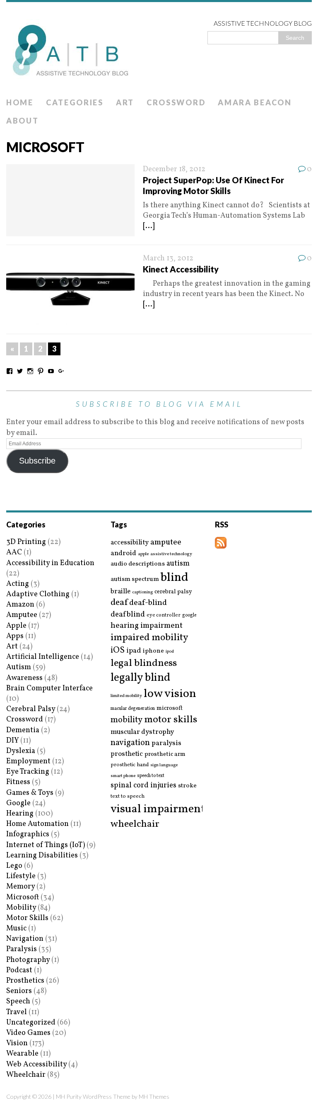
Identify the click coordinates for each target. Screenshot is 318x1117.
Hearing (20, 814)
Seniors (19, 991)
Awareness (24, 678)
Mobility (21, 908)
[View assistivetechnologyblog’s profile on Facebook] (9, 371)
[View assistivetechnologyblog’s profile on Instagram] (30, 371)
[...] (148, 226)
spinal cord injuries (143, 785)
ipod (170, 652)
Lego (14, 866)
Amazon (20, 605)
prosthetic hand (130, 765)
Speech (18, 1001)
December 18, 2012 (174, 169)
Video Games (28, 1033)
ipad (133, 651)
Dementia (22, 730)
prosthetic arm (165, 754)
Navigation (24, 939)
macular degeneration (133, 708)
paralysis (166, 743)
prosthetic (127, 754)
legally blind (140, 678)
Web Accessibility (36, 1064)
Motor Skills (27, 918)
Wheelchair (26, 1075)
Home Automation (37, 824)
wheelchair (135, 824)
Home (20, 102)
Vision (17, 1043)
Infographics (27, 834)
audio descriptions (138, 563)
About (22, 120)
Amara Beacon (255, 102)
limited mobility (126, 696)
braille (120, 591)
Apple (16, 626)
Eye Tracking (27, 772)
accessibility (130, 542)
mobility (126, 720)
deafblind (128, 614)
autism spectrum (135, 579)
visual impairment (158, 809)
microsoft (170, 708)
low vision (170, 694)
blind (174, 577)
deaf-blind (148, 603)
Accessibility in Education (50, 563)
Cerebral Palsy (30, 709)
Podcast (19, 970)
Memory (20, 886)
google (189, 615)
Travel (16, 1012)
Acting (17, 584)
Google (18, 803)
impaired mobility (149, 637)
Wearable (22, 1054)
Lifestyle (21, 876)
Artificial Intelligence (42, 657)
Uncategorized (30, 1022)
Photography (28, 960)
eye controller (164, 615)
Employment (28, 761)
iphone (153, 651)
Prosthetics (25, 981)
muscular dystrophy (142, 732)
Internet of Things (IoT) (45, 845)
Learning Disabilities (42, 855)
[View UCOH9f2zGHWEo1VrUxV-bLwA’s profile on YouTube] (51, 371)
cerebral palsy (173, 592)
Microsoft (22, 897)
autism (178, 563)
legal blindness (144, 663)
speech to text (150, 775)
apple (143, 554)
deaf (119, 603)
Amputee (21, 615)
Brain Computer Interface (49, 688)
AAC (14, 552)
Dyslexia (20, 751)
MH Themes (154, 1096)
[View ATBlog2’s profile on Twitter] (20, 371)
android (123, 553)
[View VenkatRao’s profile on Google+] (61, 371)
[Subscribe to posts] (220, 543)
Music (16, 928)
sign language (164, 765)
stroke (187, 786)
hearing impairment (147, 625)
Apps (15, 636)
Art (125, 102)
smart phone (123, 776)
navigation (130, 743)
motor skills (170, 719)
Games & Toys (29, 793)
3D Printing (26, 542)
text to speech (128, 796)
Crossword (176, 102)
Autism (18, 667)
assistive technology (171, 554)
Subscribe (37, 460)
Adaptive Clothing (38, 594)
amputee (165, 542)
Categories (75, 102)
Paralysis (21, 949)
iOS (118, 650)
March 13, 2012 (168, 258)
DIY (12, 741)
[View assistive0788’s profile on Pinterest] (40, 371)
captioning (142, 592)
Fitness (18, 782)
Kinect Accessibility (181, 269)
